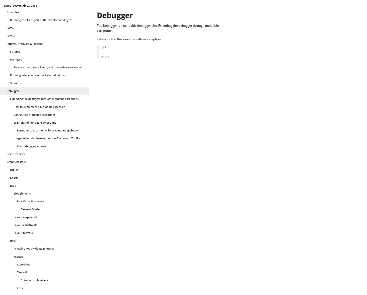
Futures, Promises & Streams (25, 44)
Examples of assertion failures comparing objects (48, 130)
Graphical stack (16, 162)
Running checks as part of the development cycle (41, 20)
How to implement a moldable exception (39, 107)
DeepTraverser (16, 154)
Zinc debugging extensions (34, 146)
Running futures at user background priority (38, 75)
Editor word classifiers (34, 280)
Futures (15, 52)
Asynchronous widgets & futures (34, 248)
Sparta (14, 178)
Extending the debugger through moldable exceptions (44, 99)
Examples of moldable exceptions (35, 122)
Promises (16, 59)
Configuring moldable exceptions (34, 115)
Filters (11, 36)
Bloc (13, 186)
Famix (10, 28)
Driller (14, 170)
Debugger (13, 91)
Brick (13, 241)
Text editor (24, 272)
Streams (15, 83)
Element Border (30, 209)
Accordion (23, 264)
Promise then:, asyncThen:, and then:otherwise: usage (48, 67)
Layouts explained (25, 217)
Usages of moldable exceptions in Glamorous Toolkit (47, 138)
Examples (13, 12)
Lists (20, 288)
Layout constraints (25, 225)
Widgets (19, 256)
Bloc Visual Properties (30, 201)
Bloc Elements (23, 193)
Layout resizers (23, 233)
